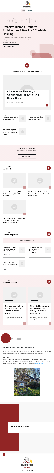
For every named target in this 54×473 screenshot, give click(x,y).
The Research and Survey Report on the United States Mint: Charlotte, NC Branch (14, 220)
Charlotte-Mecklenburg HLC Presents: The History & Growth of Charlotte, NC (35, 117)
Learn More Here (39, 363)
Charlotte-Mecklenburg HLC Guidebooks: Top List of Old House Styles (23, 94)
